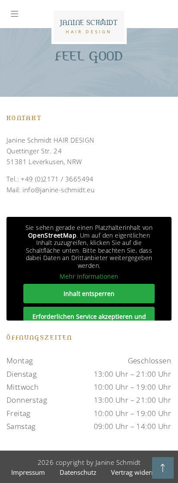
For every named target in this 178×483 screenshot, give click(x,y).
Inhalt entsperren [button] (89, 293)
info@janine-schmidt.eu (58, 189)
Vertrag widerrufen (139, 472)
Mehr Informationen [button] (89, 276)
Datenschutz (78, 472)
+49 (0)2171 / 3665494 (57, 179)
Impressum (28, 472)
